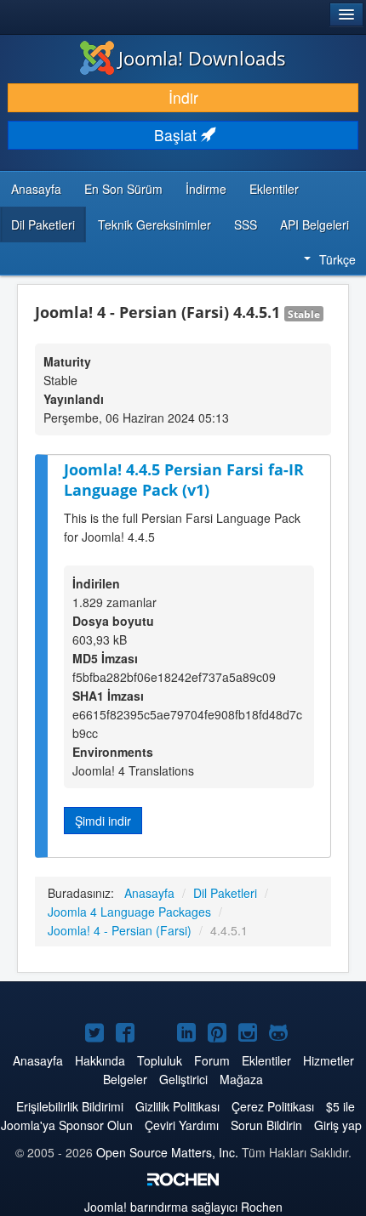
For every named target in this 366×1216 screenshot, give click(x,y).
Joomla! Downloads (202, 58)
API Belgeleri (314, 224)
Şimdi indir (103, 820)
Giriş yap (338, 1125)
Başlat (177, 134)
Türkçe (337, 259)
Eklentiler (274, 188)
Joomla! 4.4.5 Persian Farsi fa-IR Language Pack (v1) (184, 480)
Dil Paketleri (43, 224)
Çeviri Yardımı (182, 1125)
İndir (183, 97)
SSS (245, 224)
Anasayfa (36, 188)
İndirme (206, 188)
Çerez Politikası (273, 1106)
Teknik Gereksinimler (154, 224)
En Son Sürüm (123, 188)
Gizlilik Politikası (177, 1106)
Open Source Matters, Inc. (167, 1152)
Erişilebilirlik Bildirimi (69, 1106)
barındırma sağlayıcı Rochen (183, 1206)
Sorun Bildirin (266, 1125)
